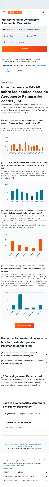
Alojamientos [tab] (10, 414)
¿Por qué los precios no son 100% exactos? (20, 480)
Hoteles (22, 444)
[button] (3, 12)
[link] (24, 325)
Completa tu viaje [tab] (26, 414)
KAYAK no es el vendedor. (13, 472)
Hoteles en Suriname (34, 444)
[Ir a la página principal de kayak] (15, 12)
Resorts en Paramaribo (14, 427)
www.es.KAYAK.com (11, 444)
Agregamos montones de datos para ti (18, 476)
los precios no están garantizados (13, 465)
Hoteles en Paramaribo (23, 446)
